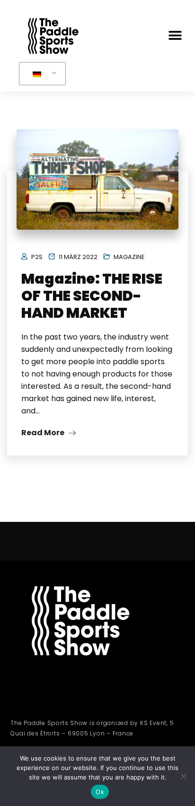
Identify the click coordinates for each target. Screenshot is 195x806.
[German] (41, 73)
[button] (175, 35)
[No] (183, 776)
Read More (43, 432)
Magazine (129, 256)
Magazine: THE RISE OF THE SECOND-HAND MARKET (91, 296)
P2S (37, 256)
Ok (100, 792)
